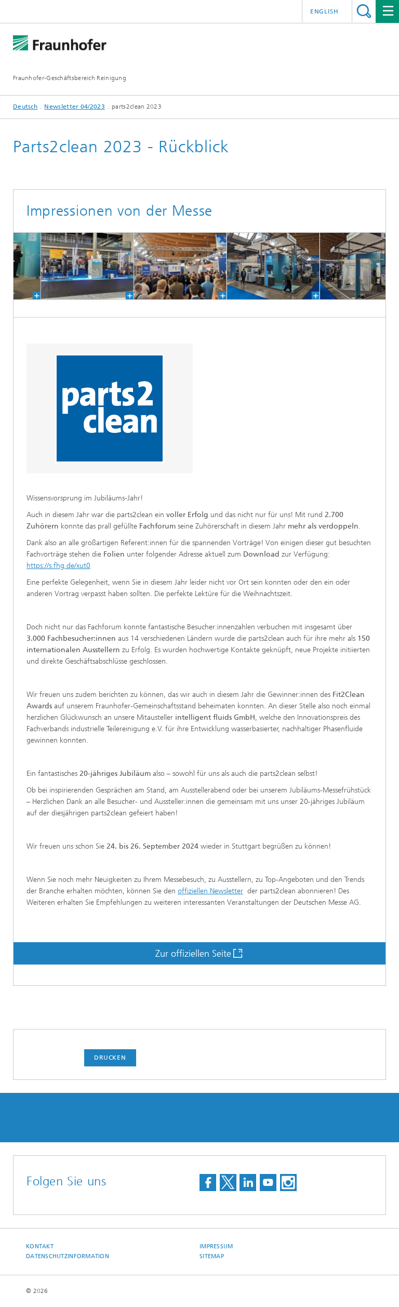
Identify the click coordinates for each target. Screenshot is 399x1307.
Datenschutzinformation (67, 1256)
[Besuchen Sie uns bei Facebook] (208, 1182)
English (324, 11)
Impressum (216, 1246)
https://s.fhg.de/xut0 (58, 565)
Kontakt (40, 1246)
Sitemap (212, 1256)
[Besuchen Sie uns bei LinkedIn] (248, 1182)
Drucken (110, 1057)
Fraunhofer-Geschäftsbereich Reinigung (69, 78)
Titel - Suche (364, 11)
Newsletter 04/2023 (74, 106)
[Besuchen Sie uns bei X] (228, 1182)
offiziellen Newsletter (210, 891)
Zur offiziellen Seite (193, 953)
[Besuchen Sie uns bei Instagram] (288, 1182)
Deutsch (25, 106)
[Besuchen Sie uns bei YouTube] (268, 1182)
